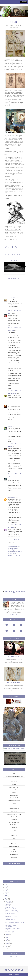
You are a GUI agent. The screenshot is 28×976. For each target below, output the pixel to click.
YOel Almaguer (14, 857)
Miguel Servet (11, 197)
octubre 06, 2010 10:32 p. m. (15, 524)
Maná (14, 838)
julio (7, 936)
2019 (6, 886)
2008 (6, 948)
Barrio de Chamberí (14, 795)
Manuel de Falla (14, 835)
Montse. (10, 446)
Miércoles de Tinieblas (11, 910)
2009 (6, 946)
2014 (6, 893)
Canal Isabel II (14, 816)
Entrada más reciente (9, 591)
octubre (8, 904)
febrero (8, 943)
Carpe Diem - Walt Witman (14, 822)
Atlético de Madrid (14, 779)
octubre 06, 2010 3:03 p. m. (14, 443)
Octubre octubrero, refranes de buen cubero (14, 923)
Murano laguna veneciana (14, 846)
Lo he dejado (14, 833)
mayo (7, 939)
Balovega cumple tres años (14, 790)
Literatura (14, 254)
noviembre (8, 902)
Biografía (14, 803)
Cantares (10, 426)
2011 (6, 898)
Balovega (14, 784)
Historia (9, 254)
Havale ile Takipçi (12, 553)
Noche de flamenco (10, 913)
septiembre (9, 933)
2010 (6, 899)
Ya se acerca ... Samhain (11, 908)
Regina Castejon (12, 297)
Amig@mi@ (11, 404)
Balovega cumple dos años (14, 787)
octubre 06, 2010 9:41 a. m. (14, 423)
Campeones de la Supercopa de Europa (14, 814)
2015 (6, 892)
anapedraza (11, 330)
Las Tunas (14, 830)
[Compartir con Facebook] (18, 247)
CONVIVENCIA (8, 926)
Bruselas (14, 806)
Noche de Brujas (9, 907)
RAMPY (9, 313)
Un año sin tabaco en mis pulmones (14, 912)
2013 (6, 895)
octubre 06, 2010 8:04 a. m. (14, 327)
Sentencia (7, 930)
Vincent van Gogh (14, 852)
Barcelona (14, 792)
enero (7, 945)
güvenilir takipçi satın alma (14, 546)
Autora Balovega (14, 781)
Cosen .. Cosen (9, 915)
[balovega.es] (14, 703)
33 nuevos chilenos (10, 919)
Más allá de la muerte (10, 925)
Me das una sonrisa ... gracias (12, 928)
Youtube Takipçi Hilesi (13, 548)
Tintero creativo (12, 476)
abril (7, 940)
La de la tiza (11, 527)
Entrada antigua (20, 591)
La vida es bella (14, 827)
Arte (6, 254)
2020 (6, 884)
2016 (6, 890)
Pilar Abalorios (11, 497)
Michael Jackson (14, 843)
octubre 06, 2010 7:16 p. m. (14, 494)
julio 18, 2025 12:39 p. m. (14, 555)
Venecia (14, 849)
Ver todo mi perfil (14, 614)
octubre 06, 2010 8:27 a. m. (14, 390)
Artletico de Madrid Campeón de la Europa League (14, 776)
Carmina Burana (14, 819)
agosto (7, 934)
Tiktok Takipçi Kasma (13, 549)
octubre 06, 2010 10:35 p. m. (15, 540)
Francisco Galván (12, 393)
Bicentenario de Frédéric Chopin (14, 800)
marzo (7, 942)
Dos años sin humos (14, 825)
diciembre (8, 901)
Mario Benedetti (14, 841)
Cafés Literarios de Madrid (14, 808)
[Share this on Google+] (8, 247)
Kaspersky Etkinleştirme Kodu (15, 551)
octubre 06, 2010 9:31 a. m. (14, 401)
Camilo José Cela (14, 811)
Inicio (14, 592)
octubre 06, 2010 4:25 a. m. (14, 310)
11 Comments (14, 27)
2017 (6, 889)
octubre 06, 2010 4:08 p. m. (14, 473)
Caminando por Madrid (11, 916)
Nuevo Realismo (9, 931)
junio (7, 937)
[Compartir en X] (5, 247)
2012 (6, 896)
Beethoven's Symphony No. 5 (14, 798)
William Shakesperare (14, 854)
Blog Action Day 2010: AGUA (12, 918)
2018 (6, 887)
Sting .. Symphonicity (10, 905)
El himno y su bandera (11, 921)
